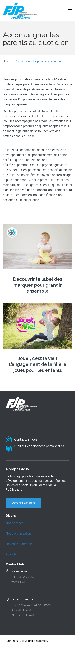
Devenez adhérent (23, 502)
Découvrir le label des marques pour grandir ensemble (37, 285)
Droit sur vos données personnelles (39, 446)
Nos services (14, 523)
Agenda (11, 554)
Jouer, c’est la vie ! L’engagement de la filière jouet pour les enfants (37, 364)
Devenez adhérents (19, 544)
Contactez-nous (26, 439)
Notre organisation (18, 533)
